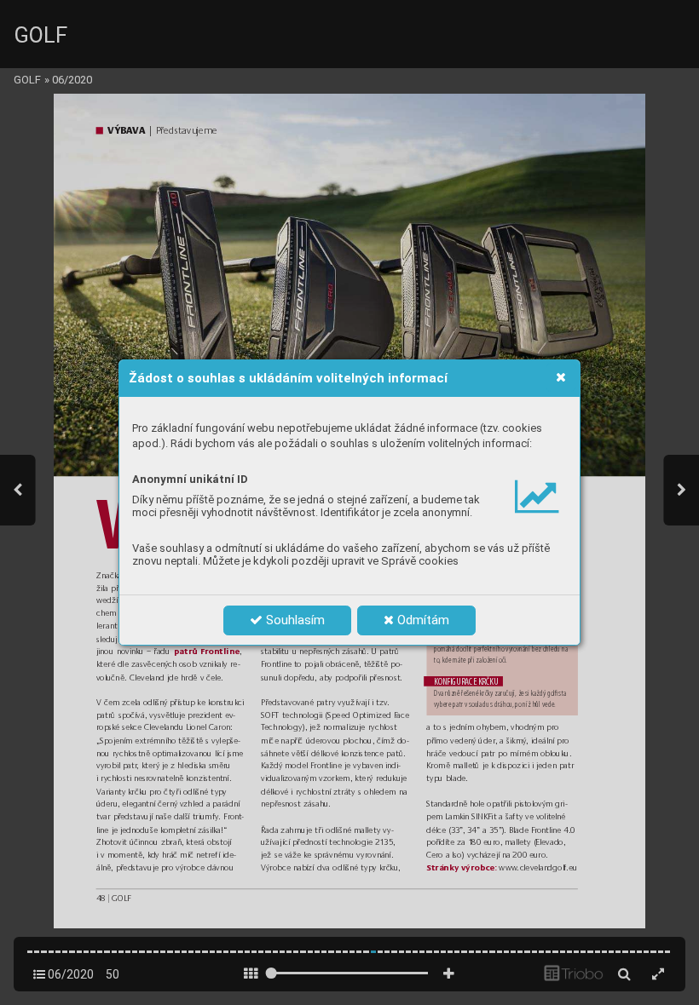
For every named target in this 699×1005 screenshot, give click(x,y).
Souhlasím (294, 620)
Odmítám (421, 620)
